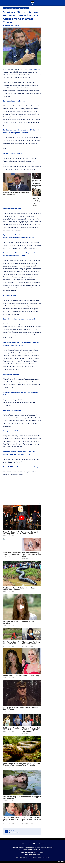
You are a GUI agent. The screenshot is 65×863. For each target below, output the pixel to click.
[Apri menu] (62, 2)
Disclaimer (41, 843)
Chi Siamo (23, 843)
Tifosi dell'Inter (8, 8)
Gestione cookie (60, 861)
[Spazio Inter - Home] (32, 3)
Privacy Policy (32, 843)
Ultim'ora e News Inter (21, 8)
